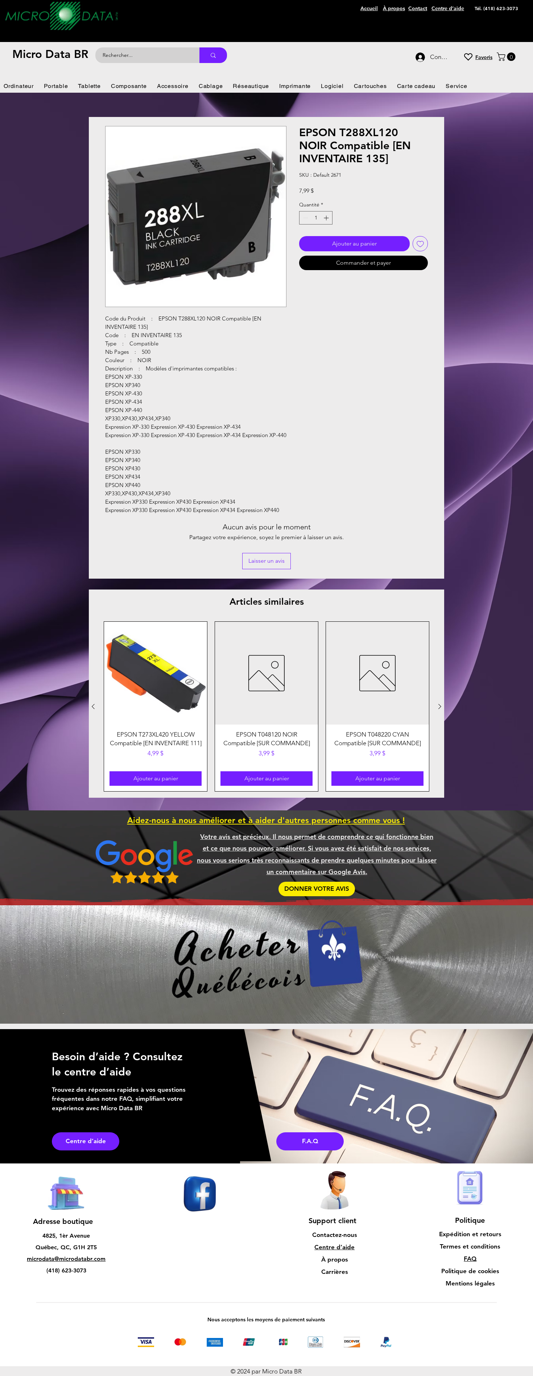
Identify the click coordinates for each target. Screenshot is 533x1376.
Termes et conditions (470, 1198)
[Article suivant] (439, 658)
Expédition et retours (470, 1186)
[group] (266, 658)
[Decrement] (304, 217)
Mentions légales (470, 1235)
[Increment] (326, 217)
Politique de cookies (470, 1222)
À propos (334, 1211)
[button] (507, 57)
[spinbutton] (315, 217)
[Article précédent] (93, 658)
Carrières (334, 1223)
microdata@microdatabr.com (66, 1210)
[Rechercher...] (213, 55)
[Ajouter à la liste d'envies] (420, 243)
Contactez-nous (334, 1186)
